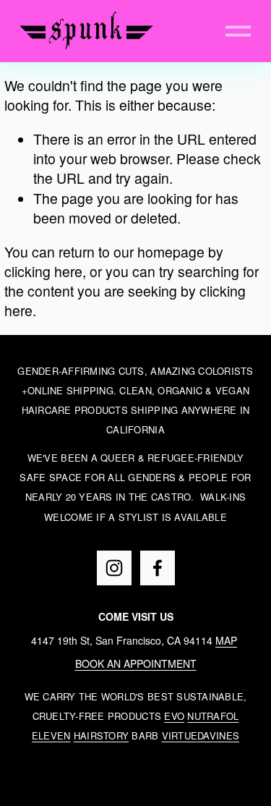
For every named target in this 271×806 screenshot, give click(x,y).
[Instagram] (114, 568)
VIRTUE (180, 735)
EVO (174, 716)
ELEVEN (51, 735)
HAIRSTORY (101, 735)
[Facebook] (157, 568)
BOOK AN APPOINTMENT (136, 664)
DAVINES (218, 735)
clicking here (43, 271)
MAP (226, 641)
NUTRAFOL (212, 716)
